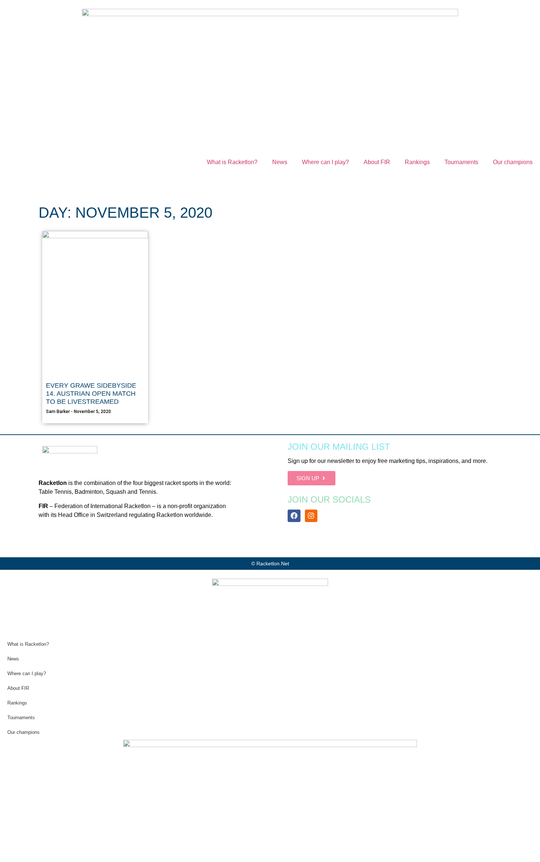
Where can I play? (325, 162)
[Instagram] (311, 516)
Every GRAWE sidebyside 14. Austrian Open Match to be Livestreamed (91, 393)
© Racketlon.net (270, 563)
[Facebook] (294, 516)
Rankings (417, 162)
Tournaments (461, 162)
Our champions (513, 162)
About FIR (377, 162)
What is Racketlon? (232, 162)
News (279, 162)
